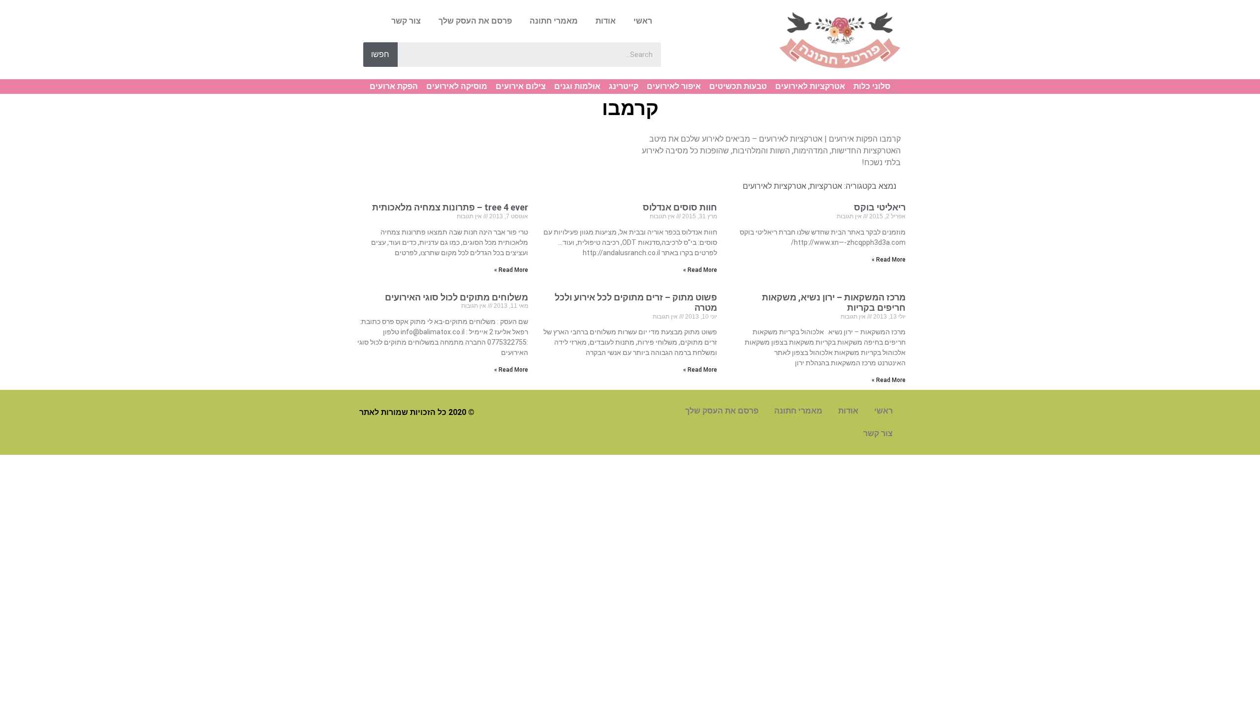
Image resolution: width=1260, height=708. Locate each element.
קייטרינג (623, 86)
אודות (606, 21)
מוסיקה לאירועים (456, 86)
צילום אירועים (521, 86)
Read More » (889, 259)
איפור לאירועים (674, 86)
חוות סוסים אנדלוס (680, 207)
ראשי (642, 21)
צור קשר (406, 21)
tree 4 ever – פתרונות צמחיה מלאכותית (450, 207)
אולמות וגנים (577, 86)
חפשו (380, 54)
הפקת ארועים (394, 86)
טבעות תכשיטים (738, 86)
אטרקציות (826, 186)
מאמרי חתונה (554, 21)
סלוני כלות (871, 86)
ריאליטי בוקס (880, 207)
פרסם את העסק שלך (475, 21)
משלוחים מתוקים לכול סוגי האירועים (456, 297)
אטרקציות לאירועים (810, 86)
